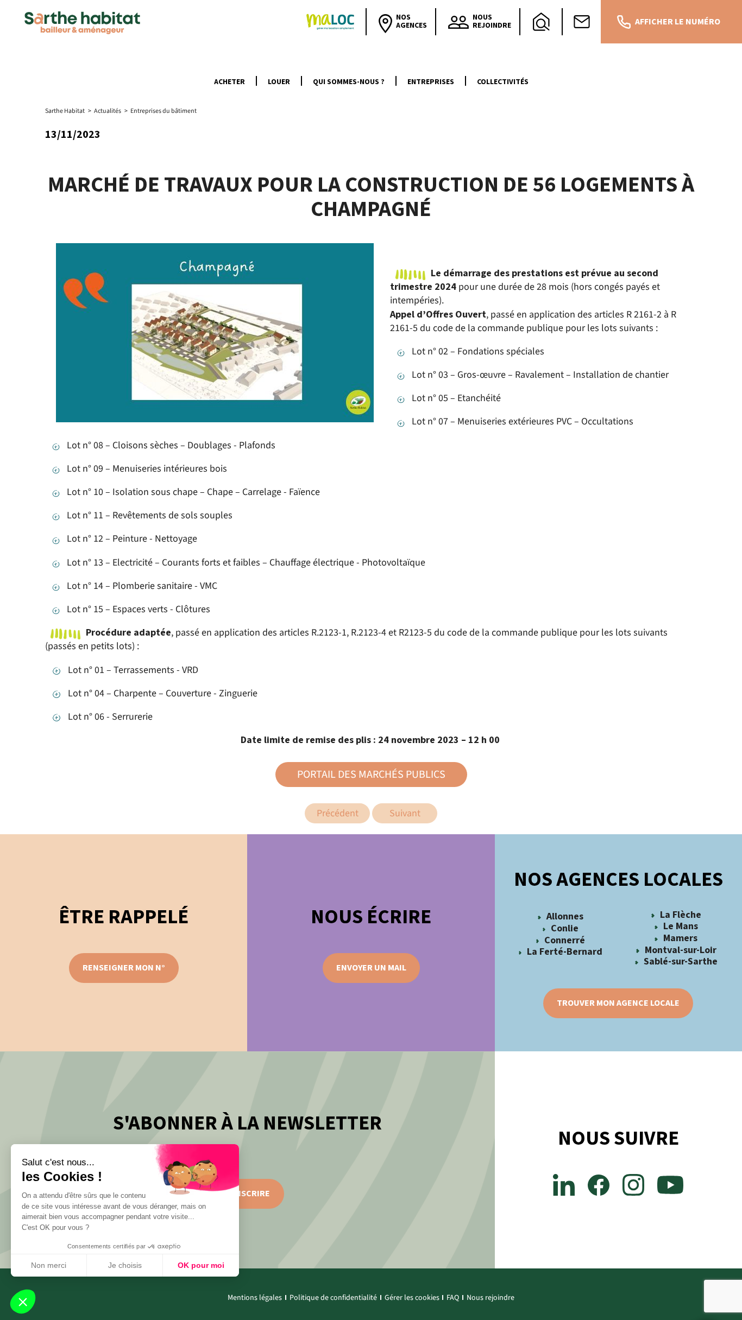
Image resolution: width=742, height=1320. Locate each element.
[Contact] (582, 21)
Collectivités (503, 82)
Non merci (48, 1265)
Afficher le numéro (677, 22)
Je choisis (125, 1265)
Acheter (229, 82)
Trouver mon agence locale (618, 1003)
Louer (279, 82)
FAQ (453, 1297)
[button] (23, 1302)
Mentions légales (255, 1297)
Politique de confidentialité (333, 1297)
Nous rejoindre (490, 1297)
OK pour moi (201, 1265)
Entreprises (430, 82)
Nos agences (411, 21)
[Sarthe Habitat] (85, 21)
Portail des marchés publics (371, 774)
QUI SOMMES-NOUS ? (349, 82)
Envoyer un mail (371, 968)
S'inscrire (247, 1194)
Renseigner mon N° (124, 968)
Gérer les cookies (412, 1297)
